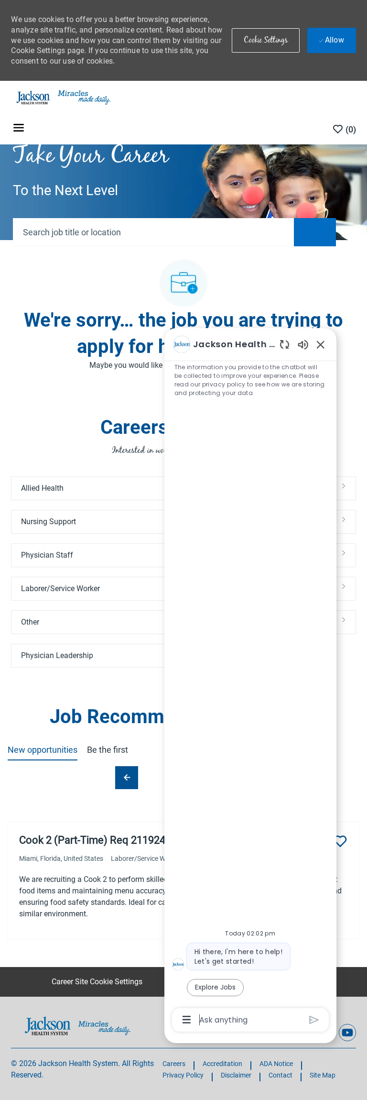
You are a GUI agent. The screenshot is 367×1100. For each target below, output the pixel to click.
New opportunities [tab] (42, 750)
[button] (266, 40)
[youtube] (347, 1032)
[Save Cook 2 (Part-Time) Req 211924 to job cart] (340, 841)
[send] (314, 1020)
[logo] (77, 1025)
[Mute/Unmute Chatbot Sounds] (303, 344)
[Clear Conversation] (284, 344)
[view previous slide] (126, 777)
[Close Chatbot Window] (320, 344)
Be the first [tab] (107, 750)
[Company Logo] (62, 97)
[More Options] (187, 1019)
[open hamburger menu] (18, 129)
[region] (250, 681)
